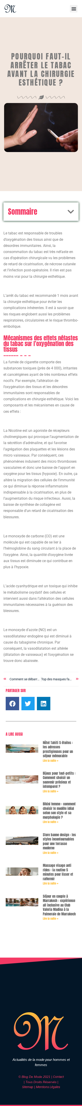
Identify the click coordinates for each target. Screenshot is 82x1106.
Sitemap (27, 1087)
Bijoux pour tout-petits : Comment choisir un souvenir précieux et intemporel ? (59, 780)
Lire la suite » (50, 761)
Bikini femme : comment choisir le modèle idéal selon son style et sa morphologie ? (59, 810)
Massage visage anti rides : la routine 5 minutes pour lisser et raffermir (58, 872)
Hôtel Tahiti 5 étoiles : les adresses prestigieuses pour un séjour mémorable (58, 749)
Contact (58, 1077)
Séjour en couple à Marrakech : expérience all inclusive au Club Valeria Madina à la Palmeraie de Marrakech (59, 905)
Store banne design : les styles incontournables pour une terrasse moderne (59, 841)
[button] (73, 8)
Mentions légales (48, 1087)
